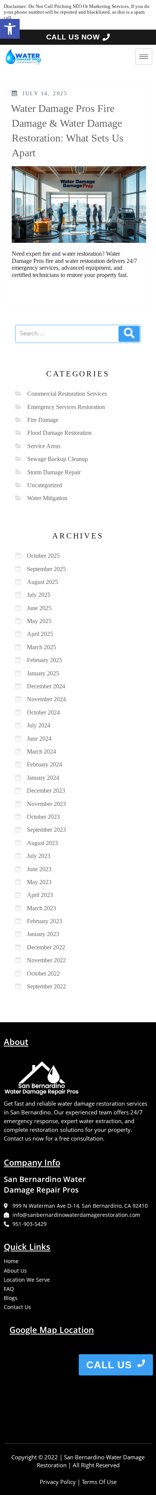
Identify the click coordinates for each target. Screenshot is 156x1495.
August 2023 (42, 843)
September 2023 (46, 829)
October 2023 (43, 817)
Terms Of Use (99, 1482)
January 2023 (43, 934)
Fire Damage (42, 420)
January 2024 (43, 777)
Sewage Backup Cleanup (57, 459)
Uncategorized (44, 485)
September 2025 (46, 569)
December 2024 (46, 686)
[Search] (129, 334)
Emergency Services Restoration (66, 407)
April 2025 (40, 634)
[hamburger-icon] (143, 57)
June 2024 (39, 738)
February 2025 (44, 660)
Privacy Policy (58, 1482)
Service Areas (43, 446)
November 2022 (46, 960)
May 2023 (39, 882)
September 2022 (46, 986)
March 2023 (41, 908)
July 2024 (38, 725)
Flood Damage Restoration (59, 433)
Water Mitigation (47, 498)
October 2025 (43, 555)
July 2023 (38, 856)
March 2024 (41, 751)
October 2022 (43, 973)
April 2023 (40, 895)
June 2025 (39, 608)
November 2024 (46, 699)
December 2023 (46, 790)
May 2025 (39, 621)
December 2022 (46, 947)
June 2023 (39, 869)
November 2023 (46, 804)
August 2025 (42, 582)
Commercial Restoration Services (67, 393)
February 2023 (44, 921)
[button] (10, 29)
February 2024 (44, 764)
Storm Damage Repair (54, 472)
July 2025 (38, 595)
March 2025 (41, 647)
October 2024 (43, 712)
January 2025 (43, 673)
